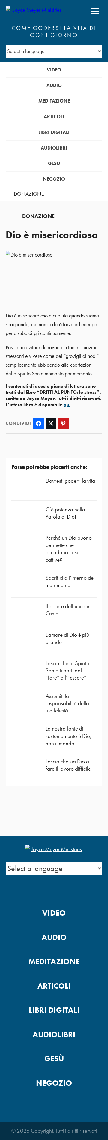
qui (67, 404)
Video (54, 70)
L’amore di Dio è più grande (67, 638)
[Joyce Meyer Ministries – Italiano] (35, 11)
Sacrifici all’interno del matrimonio (70, 581)
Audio (54, 85)
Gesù (54, 163)
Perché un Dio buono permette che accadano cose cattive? (69, 549)
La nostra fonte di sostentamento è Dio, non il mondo (69, 736)
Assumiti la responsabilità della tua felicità (67, 703)
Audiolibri (54, 148)
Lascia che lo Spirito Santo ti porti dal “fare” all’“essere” (67, 670)
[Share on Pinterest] (63, 423)
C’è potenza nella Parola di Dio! (65, 513)
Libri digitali (54, 132)
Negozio (54, 179)
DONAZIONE (29, 194)
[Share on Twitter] (51, 423)
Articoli (54, 116)
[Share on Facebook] (38, 423)
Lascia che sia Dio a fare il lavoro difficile (68, 765)
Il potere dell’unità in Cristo (68, 609)
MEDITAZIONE (54, 101)
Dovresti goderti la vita (70, 481)
